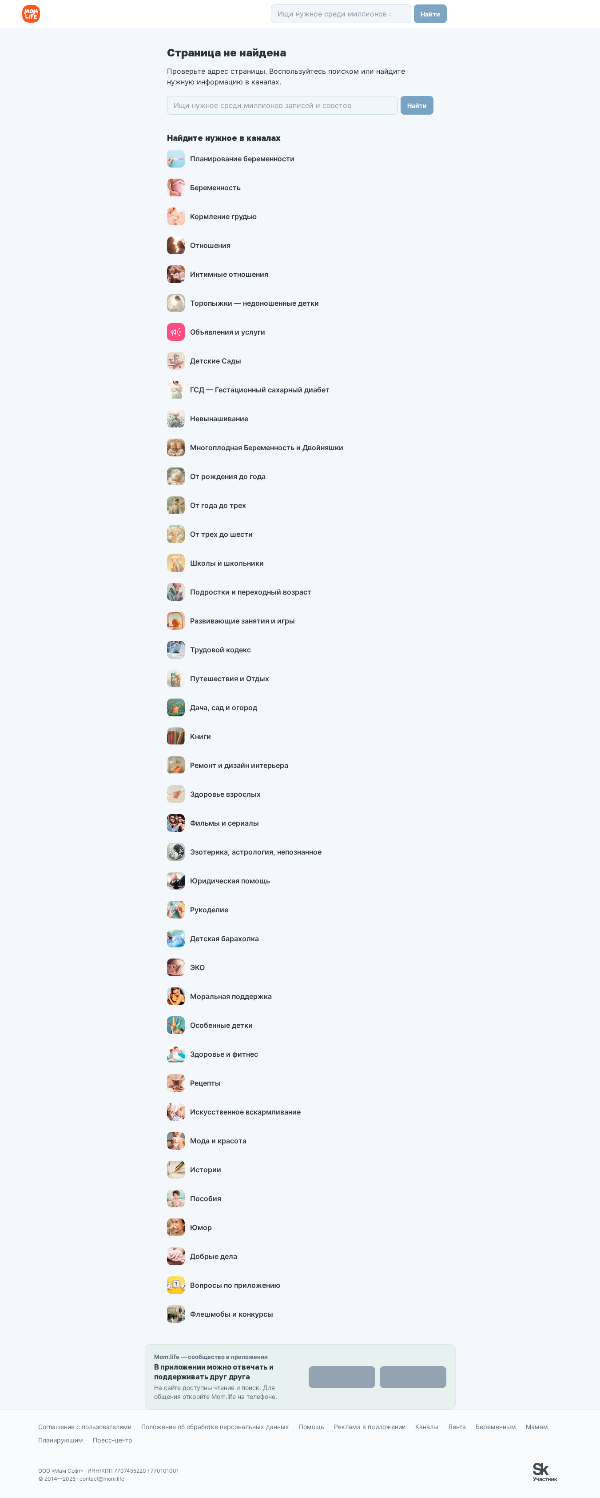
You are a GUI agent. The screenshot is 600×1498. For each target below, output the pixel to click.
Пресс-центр (112, 1440)
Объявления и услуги (227, 332)
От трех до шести (221, 534)
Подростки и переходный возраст (250, 591)
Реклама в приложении (369, 1426)
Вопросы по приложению (235, 1285)
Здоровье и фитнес (224, 1054)
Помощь (311, 1426)
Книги (200, 736)
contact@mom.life (101, 1478)
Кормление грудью (223, 216)
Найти (430, 14)
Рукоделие (209, 909)
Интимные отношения (229, 274)
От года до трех (218, 505)
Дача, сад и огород (223, 707)
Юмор (201, 1227)
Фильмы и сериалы (224, 823)
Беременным (496, 1426)
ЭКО (197, 967)
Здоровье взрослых (225, 794)
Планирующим (60, 1440)
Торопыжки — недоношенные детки (254, 303)
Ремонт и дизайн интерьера (239, 765)
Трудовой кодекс (220, 649)
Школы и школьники (227, 563)
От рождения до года (228, 476)
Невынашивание (219, 418)
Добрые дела (213, 1256)
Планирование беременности (242, 158)
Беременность (215, 187)
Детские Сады (215, 360)
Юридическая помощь (230, 880)
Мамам (537, 1426)
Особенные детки (221, 1025)
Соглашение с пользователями (84, 1426)
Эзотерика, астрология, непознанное (256, 851)
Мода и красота (218, 1140)
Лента (457, 1426)
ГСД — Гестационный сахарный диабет (260, 389)
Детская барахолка (224, 938)
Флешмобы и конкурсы (231, 1314)
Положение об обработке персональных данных (215, 1426)
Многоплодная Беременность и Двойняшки (266, 447)
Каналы (426, 1426)
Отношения (210, 245)
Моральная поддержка (231, 996)
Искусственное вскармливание (245, 1111)
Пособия (205, 1198)
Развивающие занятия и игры (242, 620)
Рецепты (205, 1083)
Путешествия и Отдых (229, 678)
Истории (205, 1169)
